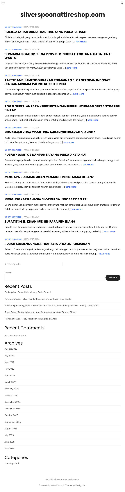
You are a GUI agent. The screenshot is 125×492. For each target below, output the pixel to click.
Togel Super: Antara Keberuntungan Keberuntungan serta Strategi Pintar (62, 108)
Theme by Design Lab (75, 485)
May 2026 (9, 368)
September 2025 (13, 422)
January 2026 (11, 395)
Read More (81, 42)
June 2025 (9, 441)
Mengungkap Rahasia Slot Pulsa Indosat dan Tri (46, 199)
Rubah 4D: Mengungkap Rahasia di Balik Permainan (47, 244)
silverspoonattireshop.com (62, 14)
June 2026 (9, 362)
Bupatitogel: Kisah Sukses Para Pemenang (40, 221)
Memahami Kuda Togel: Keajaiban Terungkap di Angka (50, 132)
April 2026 (10, 375)
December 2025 (12, 402)
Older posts (14, 264)
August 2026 (11, 348)
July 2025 (9, 435)
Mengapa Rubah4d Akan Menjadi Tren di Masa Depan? (49, 177)
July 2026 (9, 355)
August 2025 (11, 428)
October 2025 (11, 415)
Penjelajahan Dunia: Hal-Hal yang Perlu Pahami (45, 32)
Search (8, 272)
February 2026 (12, 388)
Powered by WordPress (50, 485)
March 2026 (10, 382)
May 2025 (9, 448)
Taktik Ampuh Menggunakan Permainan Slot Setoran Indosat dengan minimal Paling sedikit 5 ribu (57, 82)
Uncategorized (13, 27)
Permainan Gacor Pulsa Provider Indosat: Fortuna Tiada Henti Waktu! (58, 56)
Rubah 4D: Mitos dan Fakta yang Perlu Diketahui (45, 155)
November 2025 (12, 408)
